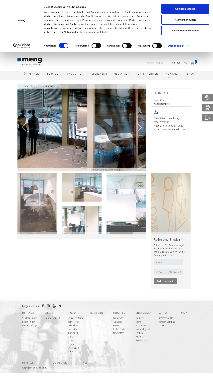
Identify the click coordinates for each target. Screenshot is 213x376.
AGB (85, 362)
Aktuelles (117, 321)
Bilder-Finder (28, 321)
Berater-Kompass (166, 321)
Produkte (74, 73)
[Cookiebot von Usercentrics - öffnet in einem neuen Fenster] (21, 45)
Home (25, 86)
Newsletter (118, 332)
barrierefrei (73, 321)
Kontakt (172, 73)
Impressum (28, 362)
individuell (73, 332)
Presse (116, 325)
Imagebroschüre (162, 121)
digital (71, 336)
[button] (24, 127)
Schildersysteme (75, 318)
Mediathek (121, 73)
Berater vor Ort (52, 318)
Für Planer (30, 73)
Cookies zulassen (185, 8)
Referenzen (98, 73)
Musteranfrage (29, 325)
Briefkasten (73, 347)
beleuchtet (73, 325)
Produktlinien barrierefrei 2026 (169, 129)
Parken (71, 344)
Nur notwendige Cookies (185, 30)
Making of (141, 340)
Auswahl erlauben (185, 19)
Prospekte (118, 318)
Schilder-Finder (29, 318)
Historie (139, 336)
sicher (70, 340)
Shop (191, 73)
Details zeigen (176, 45)
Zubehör (72, 351)
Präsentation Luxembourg (166, 118)
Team (138, 321)
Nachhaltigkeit (143, 329)
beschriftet (73, 329)
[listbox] (161, 262)
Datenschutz (60, 362)
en (186, 63)
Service (52, 73)
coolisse (71, 355)
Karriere (140, 318)
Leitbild (139, 332)
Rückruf (162, 325)
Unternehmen (148, 73)
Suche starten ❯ (165, 281)
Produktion (141, 325)
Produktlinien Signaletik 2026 (168, 125)
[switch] (96, 45)
